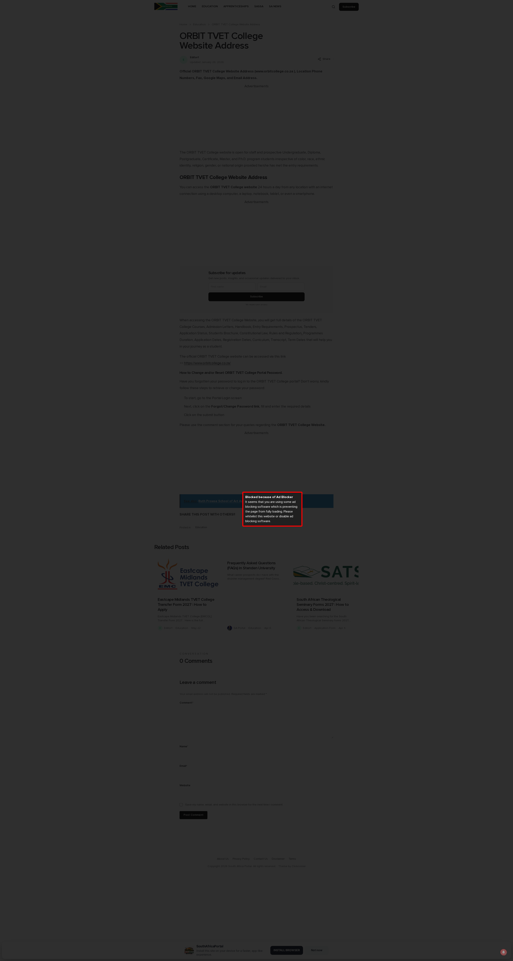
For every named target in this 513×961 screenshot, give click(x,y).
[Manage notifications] (503, 952)
